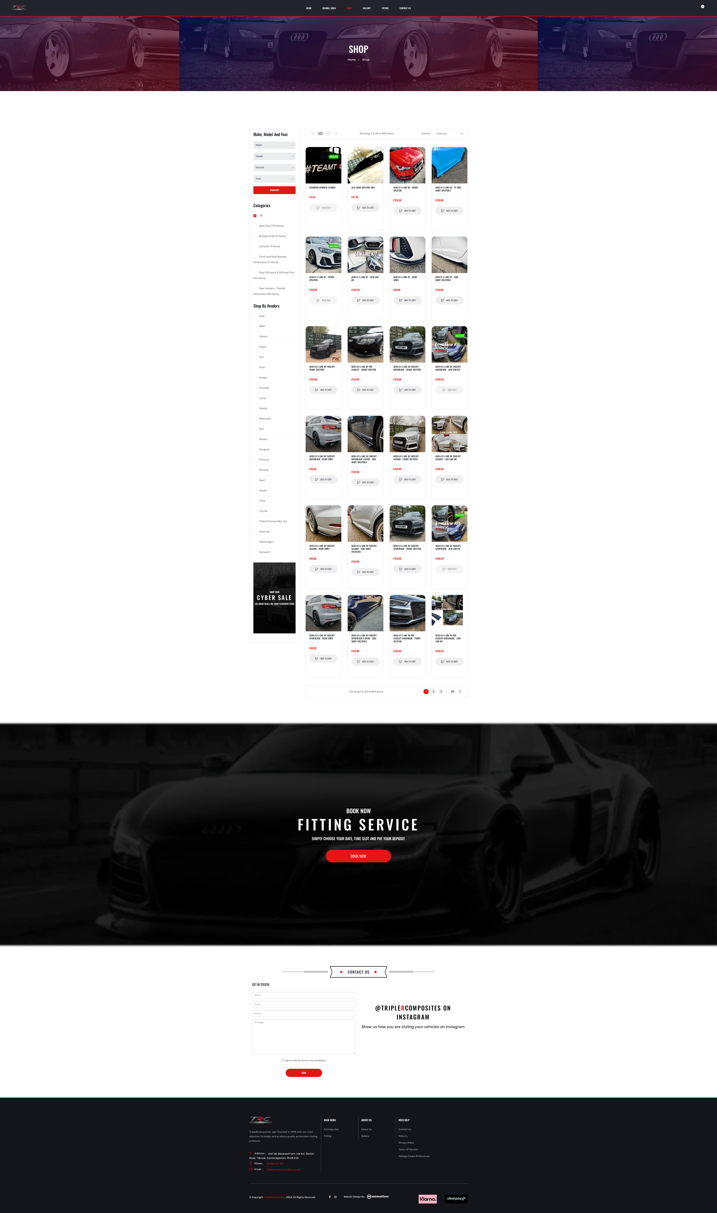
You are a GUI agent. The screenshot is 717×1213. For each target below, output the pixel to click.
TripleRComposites (274, 1197)
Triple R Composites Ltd (273, 521)
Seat (262, 480)
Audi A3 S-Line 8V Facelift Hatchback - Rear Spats (322, 458)
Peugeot (264, 449)
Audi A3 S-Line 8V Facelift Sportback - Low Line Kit (448, 547)
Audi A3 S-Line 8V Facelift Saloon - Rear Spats (322, 547)
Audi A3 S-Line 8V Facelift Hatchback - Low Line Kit (448, 368)
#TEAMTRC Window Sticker (322, 187)
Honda (263, 377)
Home (352, 60)
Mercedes (265, 418)
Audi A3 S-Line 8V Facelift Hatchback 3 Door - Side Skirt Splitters (364, 459)
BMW (262, 326)
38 (452, 691)
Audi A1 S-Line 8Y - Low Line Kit (365, 279)
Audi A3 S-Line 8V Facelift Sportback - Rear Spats (322, 637)
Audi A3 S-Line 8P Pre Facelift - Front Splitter (363, 368)
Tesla (262, 500)
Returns (403, 1136)
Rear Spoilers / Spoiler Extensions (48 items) (269, 291)
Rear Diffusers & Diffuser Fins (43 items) (273, 275)
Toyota (263, 511)
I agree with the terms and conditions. (305, 1060)
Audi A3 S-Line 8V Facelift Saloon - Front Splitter (406, 458)
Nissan (263, 439)
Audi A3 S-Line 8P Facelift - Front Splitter (322, 368)
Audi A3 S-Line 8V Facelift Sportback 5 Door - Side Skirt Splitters (364, 638)
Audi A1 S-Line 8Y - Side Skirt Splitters (446, 279)
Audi (261, 316)
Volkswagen (266, 541)
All (261, 215)
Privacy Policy (406, 1142)
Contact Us (405, 1129)
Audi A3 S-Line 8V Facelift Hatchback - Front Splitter (407, 368)
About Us (366, 1129)
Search (274, 190)
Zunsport (264, 552)
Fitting (327, 1136)
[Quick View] (310, 166)
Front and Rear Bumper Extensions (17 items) (270, 259)
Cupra (262, 346)
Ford (262, 367)
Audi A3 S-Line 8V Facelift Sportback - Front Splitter (407, 547)
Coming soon (331, 1129)
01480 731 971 (275, 1163)
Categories (261, 205)
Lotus (262, 398)
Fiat (261, 357)
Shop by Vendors (266, 305)
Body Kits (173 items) (271, 225)
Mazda (263, 408)
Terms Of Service (408, 1149)
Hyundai (264, 387)
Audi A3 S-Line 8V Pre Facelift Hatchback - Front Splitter (407, 638)
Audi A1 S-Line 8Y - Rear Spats (405, 279)
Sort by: (426, 133)
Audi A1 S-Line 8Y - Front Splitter (321, 279)
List (336, 133)
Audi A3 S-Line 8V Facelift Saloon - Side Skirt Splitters (364, 548)
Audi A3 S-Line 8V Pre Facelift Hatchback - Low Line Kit (448, 638)
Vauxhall (264, 531)
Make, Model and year (270, 134)
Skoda (263, 490)
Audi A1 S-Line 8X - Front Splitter (405, 189)
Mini (261, 429)
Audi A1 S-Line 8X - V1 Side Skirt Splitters (448, 189)
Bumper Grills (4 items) (272, 236)
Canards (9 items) (269, 246)
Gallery (365, 1136)
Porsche (264, 459)
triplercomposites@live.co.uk (283, 1169)
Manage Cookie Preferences (414, 1156)
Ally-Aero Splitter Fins (363, 187)
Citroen (263, 336)
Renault (263, 470)
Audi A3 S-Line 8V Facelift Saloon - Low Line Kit (448, 458)
